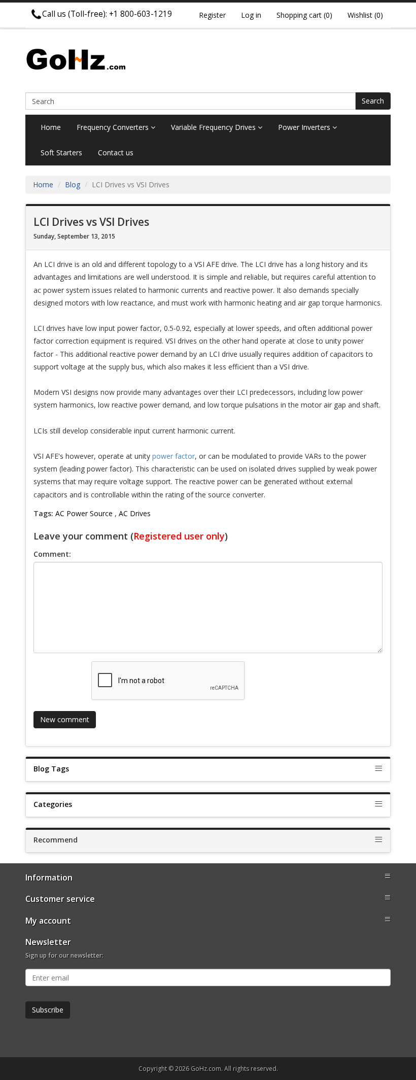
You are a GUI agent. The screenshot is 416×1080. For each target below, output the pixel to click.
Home (51, 127)
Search (373, 101)
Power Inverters (305, 127)
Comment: (52, 554)
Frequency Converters (114, 127)
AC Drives (135, 513)
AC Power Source (84, 513)
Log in (251, 15)
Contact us (115, 152)
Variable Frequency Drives (214, 127)
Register (212, 15)
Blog (72, 184)
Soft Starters (61, 152)
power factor (173, 456)
